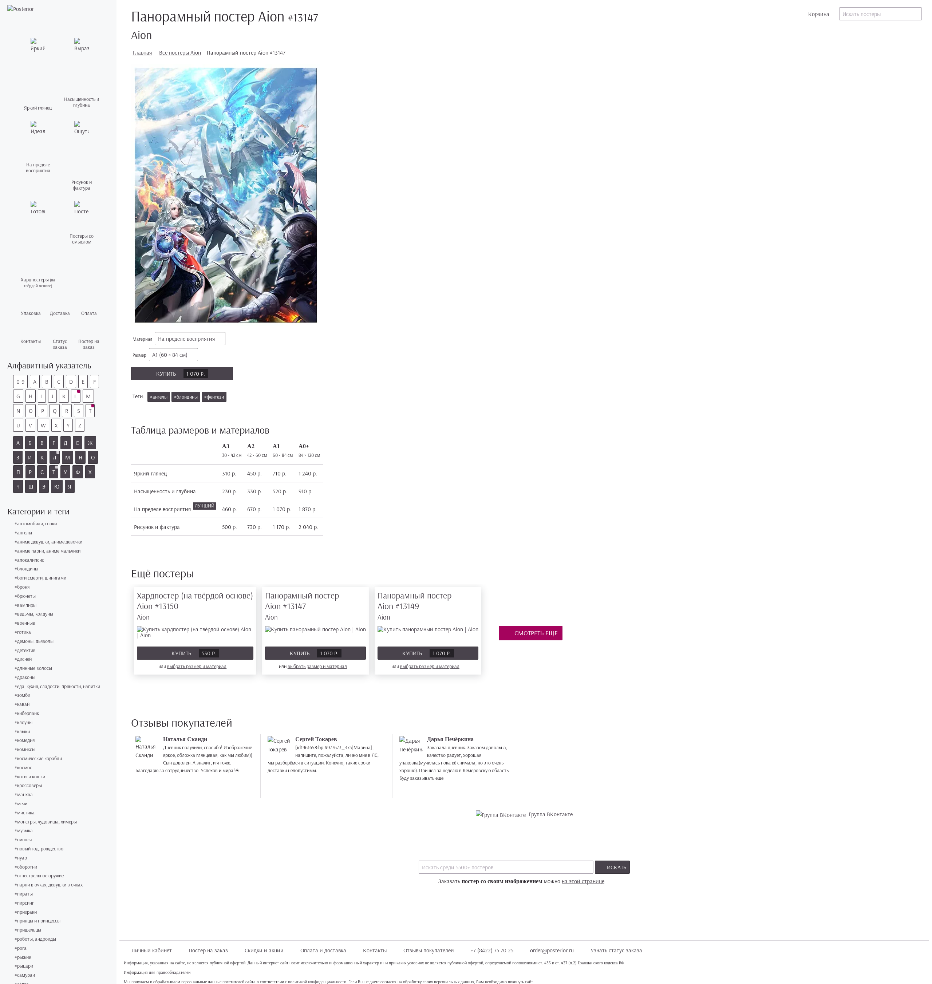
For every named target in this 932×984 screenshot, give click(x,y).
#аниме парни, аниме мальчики (47, 551)
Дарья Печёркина (450, 739)
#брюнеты (25, 596)
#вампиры (25, 605)
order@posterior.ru (552, 950)
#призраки (26, 912)
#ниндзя (23, 840)
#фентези (214, 397)
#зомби (22, 695)
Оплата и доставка (323, 950)
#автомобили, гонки (36, 524)
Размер (160, 354)
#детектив (25, 650)
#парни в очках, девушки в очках (49, 885)
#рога (21, 948)
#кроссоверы (28, 785)
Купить (180, 373)
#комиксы (25, 749)
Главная (142, 52)
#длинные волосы (33, 668)
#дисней (23, 659)
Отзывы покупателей (428, 950)
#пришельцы (28, 930)
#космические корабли (38, 758)
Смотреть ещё (535, 633)
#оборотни (26, 867)
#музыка (24, 830)
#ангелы (23, 533)
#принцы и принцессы (37, 921)
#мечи (21, 804)
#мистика (25, 813)
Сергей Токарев (316, 739)
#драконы (25, 677)
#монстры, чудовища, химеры (46, 822)
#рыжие (23, 957)
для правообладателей (169, 972)
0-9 (20, 381)
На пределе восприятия (186, 338)
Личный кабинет (151, 950)
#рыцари (24, 966)
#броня (22, 587)
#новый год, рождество (39, 849)
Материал (174, 338)
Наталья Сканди (185, 739)
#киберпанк (27, 713)
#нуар (21, 858)
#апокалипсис (29, 560)
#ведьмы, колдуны (34, 614)
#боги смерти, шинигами (40, 578)
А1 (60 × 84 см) (169, 354)
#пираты (24, 894)
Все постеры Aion (180, 52)
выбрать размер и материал (196, 666)
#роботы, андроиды (35, 939)
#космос (23, 767)
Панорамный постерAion (302, 605)
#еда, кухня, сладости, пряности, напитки (57, 686)
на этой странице (583, 881)
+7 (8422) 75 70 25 (492, 950)
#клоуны (23, 722)
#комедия (25, 740)
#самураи (25, 975)
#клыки (22, 731)
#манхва (24, 794)
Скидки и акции (264, 950)
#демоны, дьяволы (34, 641)
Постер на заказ (208, 950)
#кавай (22, 704)
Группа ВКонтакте (551, 814)
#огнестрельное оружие (39, 876)
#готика (23, 632)
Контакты (375, 950)
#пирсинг (24, 903)
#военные (25, 623)
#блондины (26, 569)
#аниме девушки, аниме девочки (48, 542)
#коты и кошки (30, 777)
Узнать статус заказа (616, 950)
